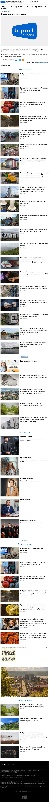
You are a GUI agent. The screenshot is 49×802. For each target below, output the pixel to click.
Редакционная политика (18, 777)
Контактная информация (8, 777)
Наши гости (25, 432)
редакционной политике (41, 62)
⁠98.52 (36, 2)
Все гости (24, 540)
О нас (2, 777)
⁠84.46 (31, 2)
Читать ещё (25, 356)
